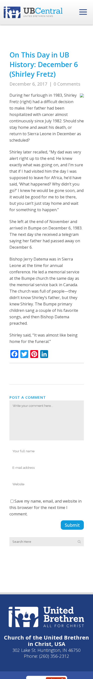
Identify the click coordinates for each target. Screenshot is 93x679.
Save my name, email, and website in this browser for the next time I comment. (45, 507)
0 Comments (67, 84)
